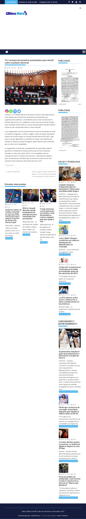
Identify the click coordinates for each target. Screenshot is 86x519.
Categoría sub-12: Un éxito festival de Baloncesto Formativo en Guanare (54, 2)
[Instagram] (7, 111)
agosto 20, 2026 (46, 203)
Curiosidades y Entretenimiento (68, 391)
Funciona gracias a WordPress (29, 515)
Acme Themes (62, 515)
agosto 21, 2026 (11, 204)
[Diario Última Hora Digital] (7, 51)
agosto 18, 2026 (65, 474)
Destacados (10, 165)
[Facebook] (15, 111)
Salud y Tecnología (64, 222)
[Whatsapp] (11, 111)
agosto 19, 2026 (65, 264)
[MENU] (83, 51)
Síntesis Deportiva (13, 172)
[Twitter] (19, 111)
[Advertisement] (43, 33)
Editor (21, 68)
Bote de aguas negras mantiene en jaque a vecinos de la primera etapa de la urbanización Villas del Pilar (44, 174)
